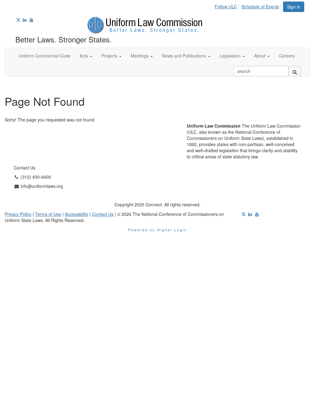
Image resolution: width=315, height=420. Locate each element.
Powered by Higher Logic (157, 229)
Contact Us (103, 214)
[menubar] (248, 6)
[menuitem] (227, 6)
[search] (295, 71)
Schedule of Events (260, 6)
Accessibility (76, 214)
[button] (86, 55)
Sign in (293, 7)
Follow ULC (226, 6)
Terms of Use (48, 214)
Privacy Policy (18, 214)
